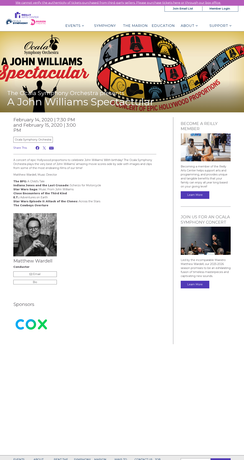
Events (73, 25)
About (188, 25)
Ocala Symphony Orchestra (33, 139)
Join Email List (183, 8)
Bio (35, 282)
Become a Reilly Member (199, 126)
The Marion (135, 25)
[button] (37, 148)
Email (36, 274)
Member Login (219, 8)
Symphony (105, 25)
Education (163, 25)
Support (219, 25)
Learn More (195, 195)
